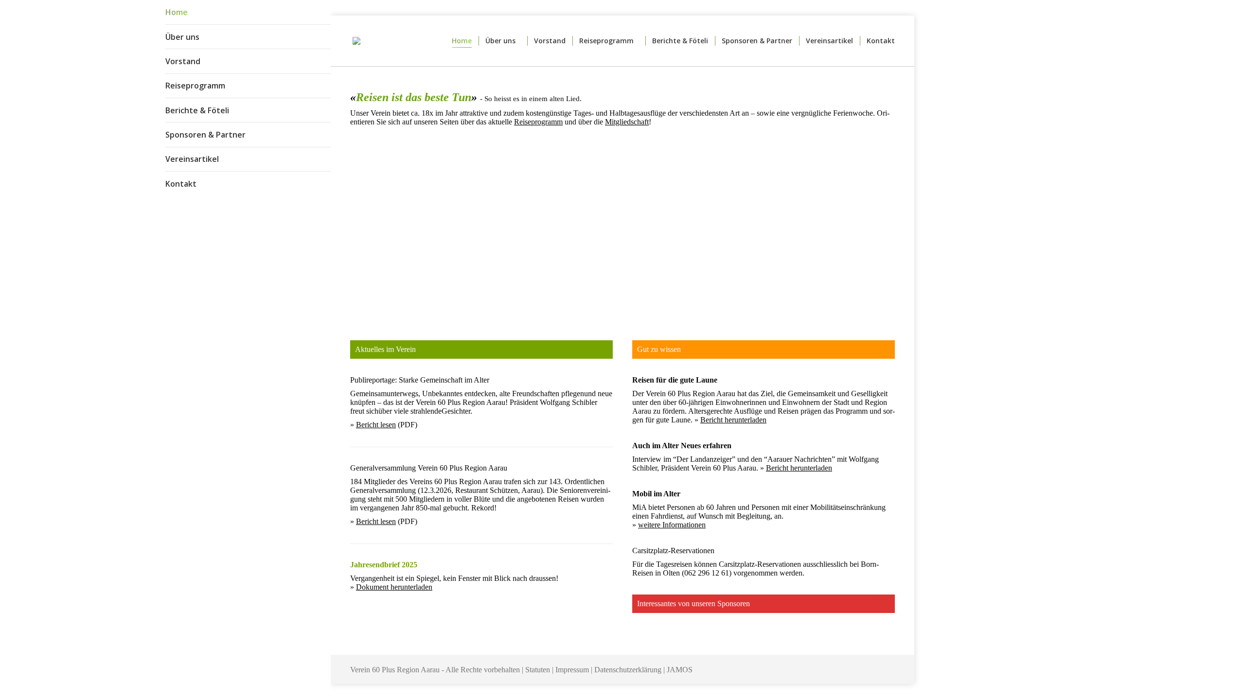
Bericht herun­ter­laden (733, 420)
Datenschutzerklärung (627, 669)
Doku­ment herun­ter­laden (394, 587)
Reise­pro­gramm (538, 122)
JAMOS (680, 669)
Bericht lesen (376, 424)
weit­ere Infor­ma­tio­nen (672, 525)
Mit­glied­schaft (627, 122)
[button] (323, 14)
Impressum (572, 669)
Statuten (537, 669)
